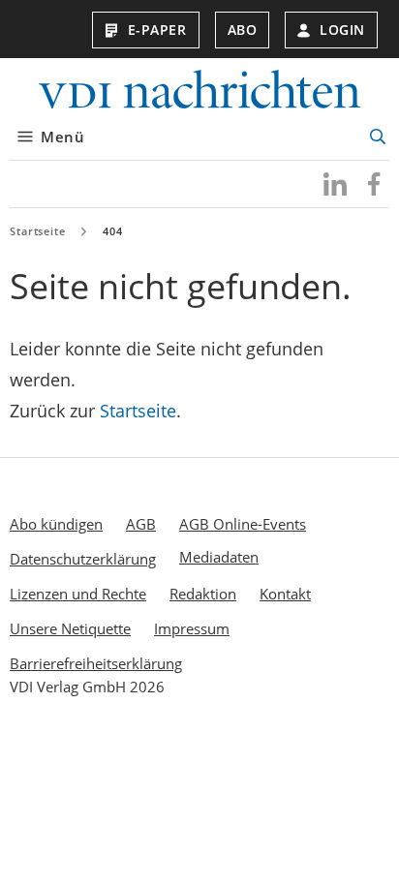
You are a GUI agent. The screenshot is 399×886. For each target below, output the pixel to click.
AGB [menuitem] (141, 524)
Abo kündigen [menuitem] (56, 524)
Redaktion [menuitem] (202, 593)
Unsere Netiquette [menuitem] (70, 628)
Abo (243, 29)
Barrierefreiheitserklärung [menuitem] (96, 663)
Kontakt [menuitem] (285, 593)
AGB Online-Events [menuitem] (242, 524)
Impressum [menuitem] (192, 628)
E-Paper (157, 29)
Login (342, 29)
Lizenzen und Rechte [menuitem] (78, 593)
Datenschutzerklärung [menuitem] (83, 558)
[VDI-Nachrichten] (199, 91)
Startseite (38, 231)
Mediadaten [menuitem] (219, 556)
